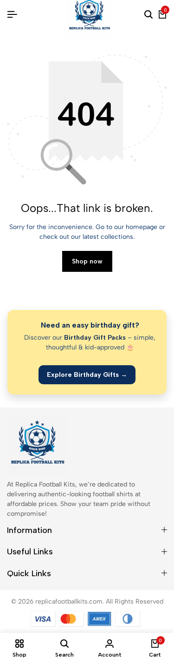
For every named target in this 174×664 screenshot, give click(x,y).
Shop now (87, 261)
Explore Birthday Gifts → (87, 375)
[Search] (148, 15)
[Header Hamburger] (12, 14)
